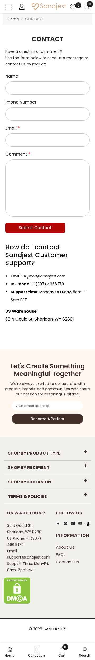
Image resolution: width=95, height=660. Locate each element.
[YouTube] (80, 523)
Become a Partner (47, 418)
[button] (35, 228)
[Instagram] (65, 523)
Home (13, 19)
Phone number (20, 102)
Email (12, 128)
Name (11, 76)
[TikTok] (73, 523)
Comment (17, 154)
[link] (62, 651)
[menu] (8, 7)
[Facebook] (58, 523)
